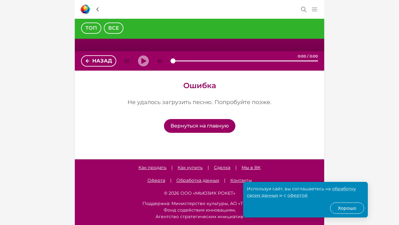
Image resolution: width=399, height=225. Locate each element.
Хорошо (347, 208)
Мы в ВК (251, 167)
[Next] (160, 61)
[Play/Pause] (143, 61)
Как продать (152, 167)
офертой (297, 195)
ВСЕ (113, 28)
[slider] (173, 60)
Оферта (156, 180)
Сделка (222, 167)
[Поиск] (304, 9)
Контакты (241, 180)
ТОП (91, 28)
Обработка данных (197, 180)
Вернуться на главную (200, 126)
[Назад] (97, 9)
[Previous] (126, 61)
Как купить (190, 167)
